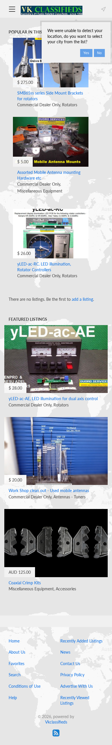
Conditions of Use (24, 686)
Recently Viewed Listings (74, 700)
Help (13, 697)
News (65, 652)
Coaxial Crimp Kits (25, 582)
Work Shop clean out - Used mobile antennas (49, 490)
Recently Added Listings (81, 640)
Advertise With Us (76, 686)
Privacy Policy (72, 674)
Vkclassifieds (56, 722)
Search (15, 674)
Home (14, 640)
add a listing (82, 299)
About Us (17, 652)
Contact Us (70, 663)
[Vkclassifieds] (51, 9)
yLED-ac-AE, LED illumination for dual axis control (53, 398)
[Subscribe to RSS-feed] (56, 733)
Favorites (16, 663)
